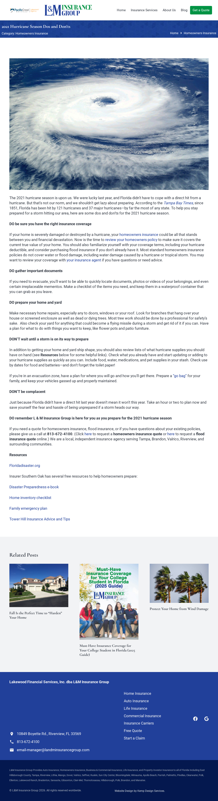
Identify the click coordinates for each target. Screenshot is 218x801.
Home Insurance (137, 693)
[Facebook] (195, 719)
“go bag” (180, 376)
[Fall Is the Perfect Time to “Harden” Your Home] (38, 566)
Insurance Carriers (139, 723)
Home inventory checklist (30, 498)
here (88, 434)
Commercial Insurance (142, 716)
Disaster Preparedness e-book (34, 487)
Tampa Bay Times (178, 203)
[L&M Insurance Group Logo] (68, 10)
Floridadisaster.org (24, 465)
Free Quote (133, 731)
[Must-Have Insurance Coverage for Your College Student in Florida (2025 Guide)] (109, 566)
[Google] (206, 719)
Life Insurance (135, 708)
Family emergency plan (28, 508)
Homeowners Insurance (31, 33)
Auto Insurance (136, 701)
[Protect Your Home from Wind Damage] (179, 566)
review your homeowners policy (131, 240)
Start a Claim (134, 738)
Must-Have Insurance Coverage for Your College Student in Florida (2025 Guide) (107, 650)
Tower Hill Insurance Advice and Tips (39, 519)
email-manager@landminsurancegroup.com (53, 750)
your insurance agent (84, 260)
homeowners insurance (138, 234)
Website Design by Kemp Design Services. (140, 791)
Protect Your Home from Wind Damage (179, 609)
